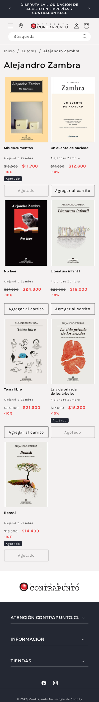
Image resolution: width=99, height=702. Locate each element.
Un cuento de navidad (70, 148)
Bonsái (10, 513)
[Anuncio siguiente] (89, 9)
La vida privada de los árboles (64, 391)
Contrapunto (38, 699)
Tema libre (13, 389)
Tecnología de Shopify (65, 699)
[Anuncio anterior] (10, 9)
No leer (10, 271)
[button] (10, 26)
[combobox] (49, 36)
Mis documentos (18, 148)
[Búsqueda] (85, 36)
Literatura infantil (65, 271)
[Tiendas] (21, 26)
